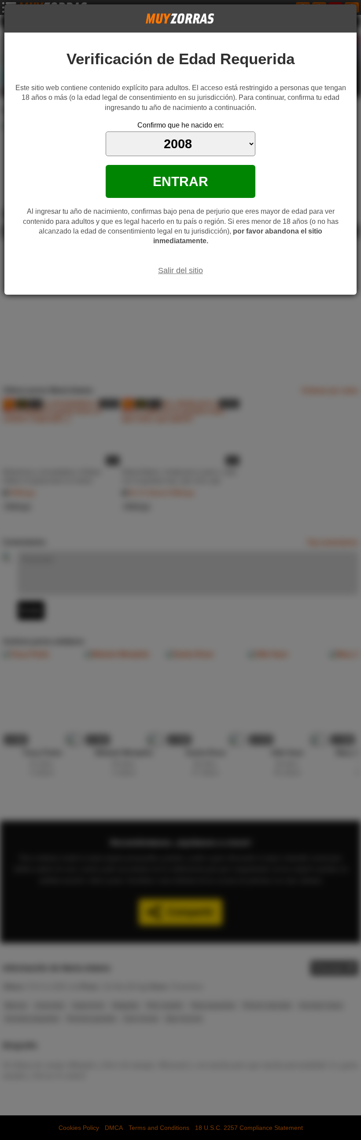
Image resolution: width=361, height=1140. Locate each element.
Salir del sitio (180, 270)
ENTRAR (180, 181)
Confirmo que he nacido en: (180, 125)
